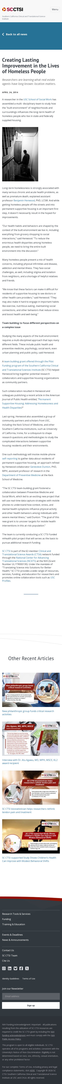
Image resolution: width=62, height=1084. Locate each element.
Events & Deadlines (12, 934)
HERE (32, 1070)
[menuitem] (31, 912)
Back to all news (16, 34)
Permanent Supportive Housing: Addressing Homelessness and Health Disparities (30, 403)
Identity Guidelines (10, 978)
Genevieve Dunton (40, 466)
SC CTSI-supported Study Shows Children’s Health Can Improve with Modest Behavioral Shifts (29, 859)
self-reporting (9, 458)
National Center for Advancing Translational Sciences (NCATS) (25, 559)
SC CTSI (6, 551)
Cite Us (6, 960)
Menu (55, 9)
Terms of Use (28, 978)
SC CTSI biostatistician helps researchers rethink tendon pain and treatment (28, 810)
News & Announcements (15, 940)
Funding (6, 919)
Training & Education (13, 924)
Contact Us (8, 950)
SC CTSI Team (9, 955)
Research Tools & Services (16, 913)
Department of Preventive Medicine (21, 475)
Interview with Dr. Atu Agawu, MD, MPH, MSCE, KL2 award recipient (30, 761)
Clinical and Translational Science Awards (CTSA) (26, 552)
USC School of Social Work (37, 99)
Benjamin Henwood (24, 200)
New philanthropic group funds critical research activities (28, 713)
